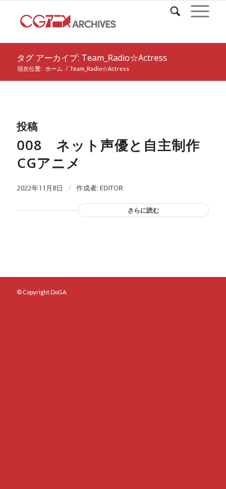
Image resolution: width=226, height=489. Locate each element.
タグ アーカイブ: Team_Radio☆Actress (92, 57)
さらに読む (143, 210)
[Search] (170, 11)
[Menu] (194, 11)
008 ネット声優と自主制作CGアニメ (108, 153)
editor (111, 188)
